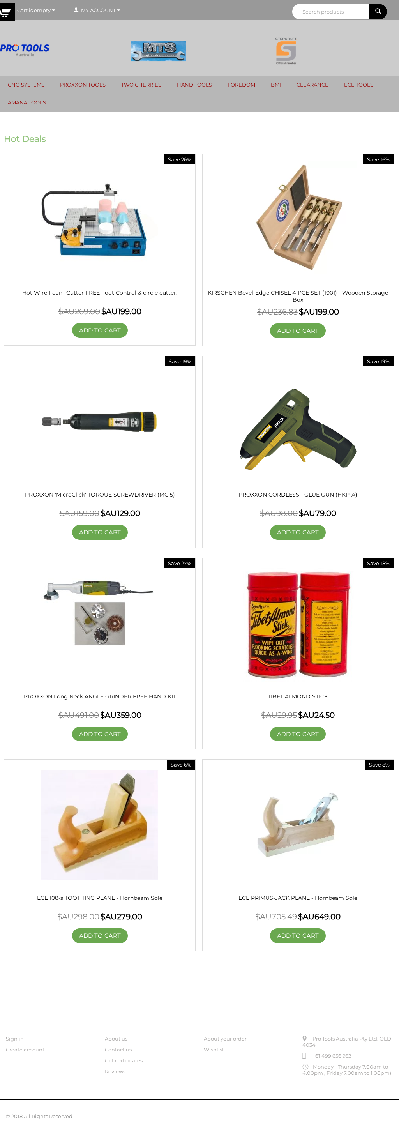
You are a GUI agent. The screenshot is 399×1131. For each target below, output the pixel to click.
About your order (225, 1039)
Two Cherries (141, 84)
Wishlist (214, 1049)
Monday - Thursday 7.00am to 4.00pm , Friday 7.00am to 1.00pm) (346, 1070)
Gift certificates (124, 1060)
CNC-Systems (26, 84)
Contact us (118, 1049)
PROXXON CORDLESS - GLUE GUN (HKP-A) (297, 494)
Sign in (15, 1039)
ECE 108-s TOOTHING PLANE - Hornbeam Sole (99, 897)
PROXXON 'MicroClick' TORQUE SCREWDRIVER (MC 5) (100, 494)
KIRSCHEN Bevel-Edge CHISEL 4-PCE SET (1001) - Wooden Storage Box (298, 296)
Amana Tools (27, 102)
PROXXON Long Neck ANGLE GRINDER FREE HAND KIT (100, 696)
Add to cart (100, 330)
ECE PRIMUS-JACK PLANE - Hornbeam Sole (297, 897)
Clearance (312, 84)
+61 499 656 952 (331, 1056)
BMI (276, 84)
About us (116, 1039)
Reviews (115, 1071)
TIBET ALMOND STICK (298, 696)
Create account (25, 1049)
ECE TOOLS (358, 84)
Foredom (241, 84)
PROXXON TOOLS (83, 84)
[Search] (378, 11)
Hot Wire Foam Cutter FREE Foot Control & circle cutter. (99, 292)
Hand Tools (194, 84)
